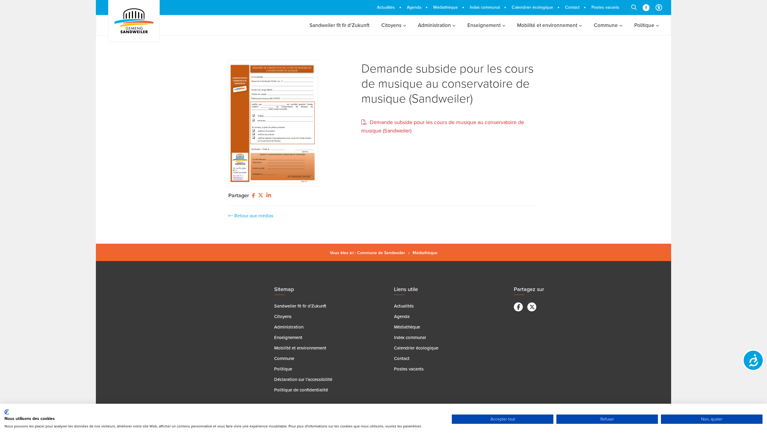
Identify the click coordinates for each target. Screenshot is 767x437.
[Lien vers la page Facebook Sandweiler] (646, 7)
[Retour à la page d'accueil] (134, 21)
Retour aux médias (253, 215)
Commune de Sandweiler (381, 253)
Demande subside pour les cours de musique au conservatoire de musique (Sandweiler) (447, 83)
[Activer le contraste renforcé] (659, 7)
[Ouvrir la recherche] (634, 7)
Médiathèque (425, 253)
